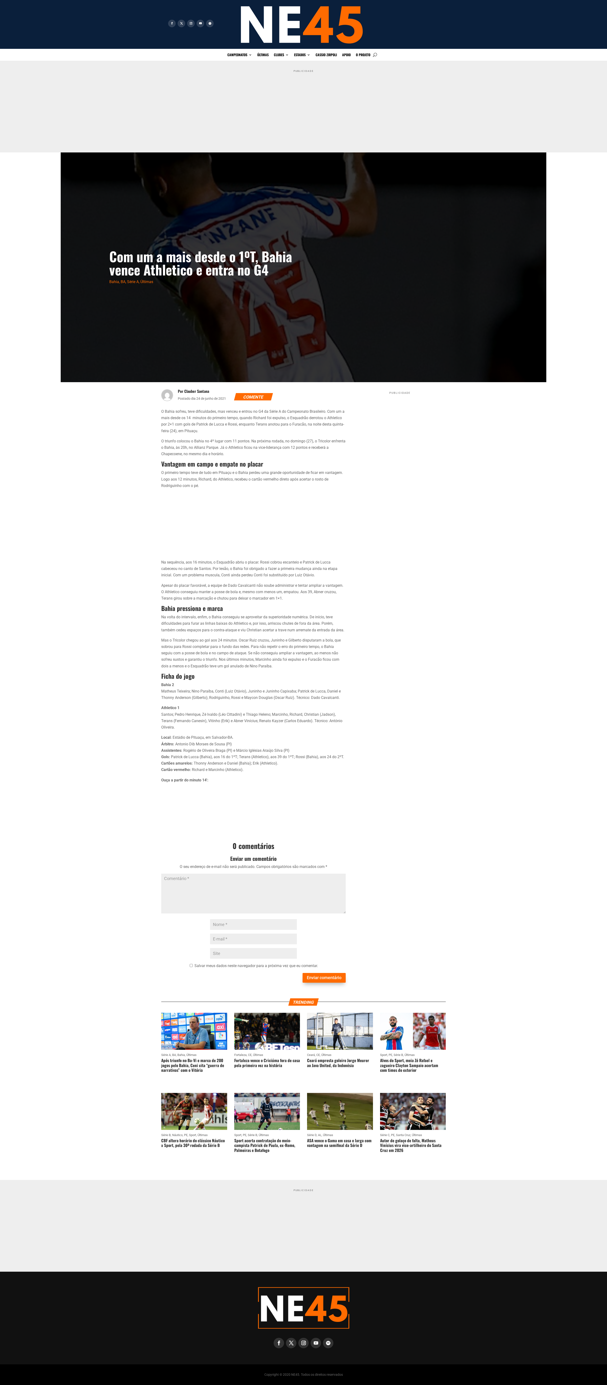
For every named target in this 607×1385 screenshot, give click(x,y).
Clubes (279, 55)
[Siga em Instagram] (191, 23)
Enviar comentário (324, 977)
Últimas (263, 55)
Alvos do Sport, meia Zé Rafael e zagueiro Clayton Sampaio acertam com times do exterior (409, 1065)
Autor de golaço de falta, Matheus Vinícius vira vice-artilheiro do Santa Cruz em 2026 (410, 1145)
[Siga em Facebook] (172, 23)
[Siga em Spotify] (210, 23)
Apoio (346, 55)
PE (390, 1055)
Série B (398, 1055)
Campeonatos (237, 55)
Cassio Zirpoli (326, 55)
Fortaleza (240, 1055)
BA (123, 282)
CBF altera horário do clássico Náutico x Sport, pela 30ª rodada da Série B (193, 1142)
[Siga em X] (181, 23)
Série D (312, 1135)
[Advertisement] (303, 107)
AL (320, 1135)
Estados (300, 55)
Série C (385, 1135)
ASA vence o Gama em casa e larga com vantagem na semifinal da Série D (339, 1142)
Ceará (311, 1055)
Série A (133, 282)
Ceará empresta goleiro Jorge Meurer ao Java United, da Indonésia (338, 1062)
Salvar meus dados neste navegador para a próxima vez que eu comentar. (256, 965)
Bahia (114, 282)
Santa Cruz (403, 1135)
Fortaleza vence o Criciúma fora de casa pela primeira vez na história (267, 1062)
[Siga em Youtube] (200, 23)
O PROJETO (363, 55)
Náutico (177, 1135)
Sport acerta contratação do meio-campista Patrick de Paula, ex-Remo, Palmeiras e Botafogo (264, 1145)
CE (250, 1055)
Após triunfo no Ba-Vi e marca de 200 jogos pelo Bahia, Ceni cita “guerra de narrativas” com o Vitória (192, 1065)
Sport (383, 1055)
